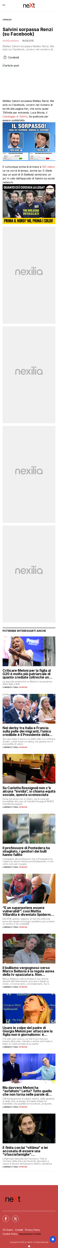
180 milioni (48, 166)
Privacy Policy (32, 1229)
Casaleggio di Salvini (15, 116)
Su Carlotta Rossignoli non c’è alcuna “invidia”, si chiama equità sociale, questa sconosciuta (29, 791)
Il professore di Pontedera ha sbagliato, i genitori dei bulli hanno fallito (26, 851)
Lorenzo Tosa (10, 687)
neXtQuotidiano (11, 40)
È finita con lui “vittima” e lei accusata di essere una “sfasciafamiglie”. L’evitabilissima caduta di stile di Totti (29, 1151)
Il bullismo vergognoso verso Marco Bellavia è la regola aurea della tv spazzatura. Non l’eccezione (28, 971)
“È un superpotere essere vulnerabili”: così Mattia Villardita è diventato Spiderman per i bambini (29, 911)
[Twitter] (13, 1216)
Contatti (19, 1229)
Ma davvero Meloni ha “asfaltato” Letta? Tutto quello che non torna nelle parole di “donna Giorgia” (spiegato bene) (29, 1091)
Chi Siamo (8, 1229)
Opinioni (7, 19)
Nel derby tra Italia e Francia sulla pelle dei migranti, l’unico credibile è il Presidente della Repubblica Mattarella (27, 731)
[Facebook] (4, 1216)
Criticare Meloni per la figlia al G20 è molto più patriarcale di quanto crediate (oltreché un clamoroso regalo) (27, 674)
